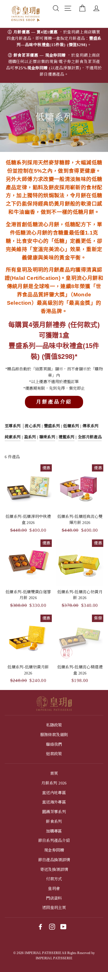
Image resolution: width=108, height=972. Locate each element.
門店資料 (54, 898)
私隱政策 (54, 725)
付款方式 (54, 879)
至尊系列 (12, 426)
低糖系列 (71, 426)
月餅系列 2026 (53, 783)
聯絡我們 (54, 744)
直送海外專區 (54, 802)
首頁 (54, 773)
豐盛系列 (52, 426)
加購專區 (54, 831)
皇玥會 (54, 888)
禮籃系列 (66, 437)
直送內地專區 (54, 793)
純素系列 (12, 437)
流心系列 (32, 426)
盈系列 (30, 437)
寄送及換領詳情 (54, 869)
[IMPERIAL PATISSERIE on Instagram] (52, 926)
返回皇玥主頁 (54, 907)
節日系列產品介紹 (54, 840)
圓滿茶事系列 (54, 812)
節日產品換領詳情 (54, 860)
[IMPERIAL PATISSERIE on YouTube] (63, 926)
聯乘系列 (47, 437)
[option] (54, 55)
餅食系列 (54, 821)
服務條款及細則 (54, 735)
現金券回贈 (54, 850)
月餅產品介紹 (54, 402)
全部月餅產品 (90, 437)
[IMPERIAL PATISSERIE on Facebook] (40, 926)
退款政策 (54, 754)
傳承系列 (90, 426)
